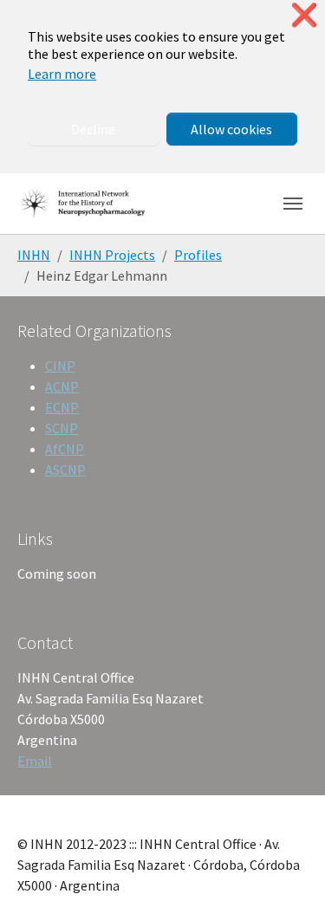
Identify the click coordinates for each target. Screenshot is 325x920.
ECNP (62, 407)
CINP (60, 365)
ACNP (62, 386)
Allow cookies (231, 129)
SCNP (61, 428)
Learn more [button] (62, 73)
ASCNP (65, 469)
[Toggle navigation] (293, 203)
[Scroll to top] (287, 882)
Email (34, 760)
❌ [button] (304, 15)
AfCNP (64, 448)
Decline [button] (93, 129)
